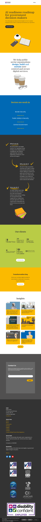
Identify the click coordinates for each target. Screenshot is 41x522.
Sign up (7, 453)
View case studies (20, 260)
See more (20, 346)
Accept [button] (24, 519)
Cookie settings (9, 432)
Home (7, 421)
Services (8, 425)
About (7, 422)
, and (20, 65)
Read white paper (10, 26)
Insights (7, 427)
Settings (35, 519)
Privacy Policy (16, 432)
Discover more (20, 115)
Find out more (20, 284)
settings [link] (11, 521)
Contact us (8, 416)
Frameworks (9, 424)
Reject (30, 519)
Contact (8, 430)
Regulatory (21, 432)
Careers (8, 429)
